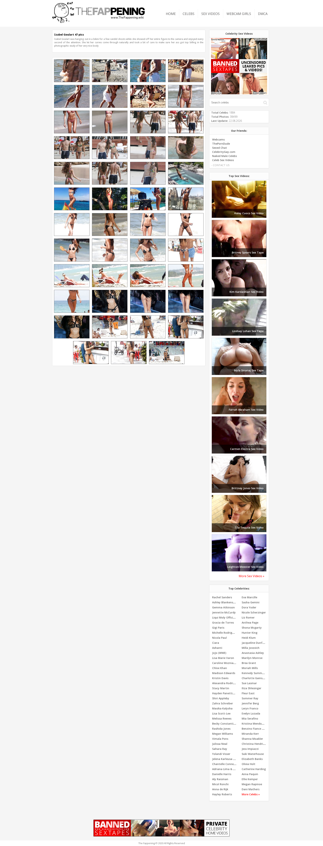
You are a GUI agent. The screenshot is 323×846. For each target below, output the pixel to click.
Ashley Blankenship (224, 602)
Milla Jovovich (250, 648)
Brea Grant (249, 663)
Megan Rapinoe (252, 784)
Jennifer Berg (250, 703)
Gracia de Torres (223, 622)
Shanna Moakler (252, 738)
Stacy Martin (220, 688)
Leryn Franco (250, 708)
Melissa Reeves (221, 718)
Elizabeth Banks (252, 759)
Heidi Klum (249, 637)
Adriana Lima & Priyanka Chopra (233, 769)
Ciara (215, 643)
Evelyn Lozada (251, 713)
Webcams (218, 139)
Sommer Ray (250, 698)
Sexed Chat (219, 147)
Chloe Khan (219, 668)
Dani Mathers (250, 789)
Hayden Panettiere (224, 693)
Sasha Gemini (250, 602)
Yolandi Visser (221, 754)
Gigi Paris (218, 627)
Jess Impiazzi (250, 749)
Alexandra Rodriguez (225, 683)
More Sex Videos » (251, 576)
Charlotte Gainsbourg (256, 678)
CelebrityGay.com (223, 152)
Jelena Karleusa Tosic (226, 759)
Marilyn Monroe (252, 658)
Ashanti (217, 648)
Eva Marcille (249, 597)
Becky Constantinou (225, 723)
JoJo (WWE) (219, 653)
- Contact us (220, 165)
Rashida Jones (221, 728)
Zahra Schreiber (222, 703)
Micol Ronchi (220, 784)
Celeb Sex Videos (223, 160)
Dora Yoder (249, 607)
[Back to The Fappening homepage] (98, 22)
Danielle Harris (221, 774)
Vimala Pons (220, 738)
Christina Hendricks (254, 744)
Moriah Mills (250, 668)
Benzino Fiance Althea (256, 728)
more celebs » (251, 794)
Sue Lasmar (249, 683)
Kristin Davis (220, 678)
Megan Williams (222, 733)
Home (171, 13)
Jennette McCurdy (224, 612)
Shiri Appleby (220, 698)
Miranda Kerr (250, 733)
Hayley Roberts (222, 794)
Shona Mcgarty (252, 627)
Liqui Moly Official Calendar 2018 (233, 617)
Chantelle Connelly (224, 764)
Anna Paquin (250, 774)
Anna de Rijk (220, 789)
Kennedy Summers (254, 673)
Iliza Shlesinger (251, 688)
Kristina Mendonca (254, 723)
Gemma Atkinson (223, 607)
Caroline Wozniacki (224, 663)
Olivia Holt (248, 764)
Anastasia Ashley (253, 653)
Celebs (188, 13)
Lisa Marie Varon (223, 658)
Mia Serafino (250, 718)
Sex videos (210, 13)
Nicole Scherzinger (254, 612)
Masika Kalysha (222, 708)
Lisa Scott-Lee (221, 713)
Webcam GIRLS (239, 13)
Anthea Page (250, 622)
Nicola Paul (219, 637)
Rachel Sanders (222, 597)
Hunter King (249, 632)
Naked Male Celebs (224, 156)
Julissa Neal (219, 744)
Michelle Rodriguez (224, 632)
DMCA (262, 13)
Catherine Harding (254, 769)
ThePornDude (221, 143)
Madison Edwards (223, 673)
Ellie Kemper (250, 779)
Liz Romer (248, 617)
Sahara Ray (219, 749)
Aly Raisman (220, 779)
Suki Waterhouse (253, 754)
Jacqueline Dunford (254, 643)
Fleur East (248, 693)
